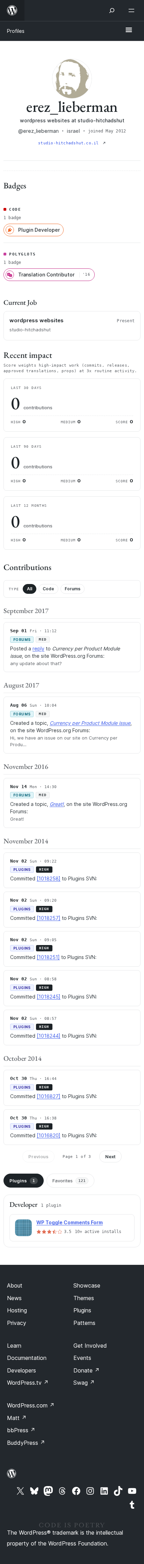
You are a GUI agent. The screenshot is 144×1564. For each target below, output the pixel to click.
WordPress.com (31, 1405)
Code (48, 588)
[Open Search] (112, 10)
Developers (21, 1370)
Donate (86, 1370)
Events (82, 1357)
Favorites (69, 1180)
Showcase (86, 1285)
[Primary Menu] (128, 30)
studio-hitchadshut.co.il (69, 143)
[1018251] (48, 957)
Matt (17, 1417)
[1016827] (48, 1096)
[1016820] (48, 1135)
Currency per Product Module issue (90, 723)
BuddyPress (26, 1442)
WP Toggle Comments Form (69, 1222)
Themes (83, 1298)
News (14, 1298)
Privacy (16, 1322)
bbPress (21, 1430)
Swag (84, 1382)
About (14, 1285)
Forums (72, 588)
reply (38, 648)
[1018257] (48, 918)
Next (110, 1156)
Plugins (22, 1180)
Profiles (15, 31)
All (29, 588)
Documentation (26, 1357)
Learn (14, 1345)
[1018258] (48, 878)
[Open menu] (133, 10)
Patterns (84, 1322)
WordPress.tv (28, 1382)
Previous (38, 1156)
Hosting (17, 1310)
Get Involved (90, 1345)
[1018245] (48, 997)
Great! (57, 804)
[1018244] (48, 1036)
